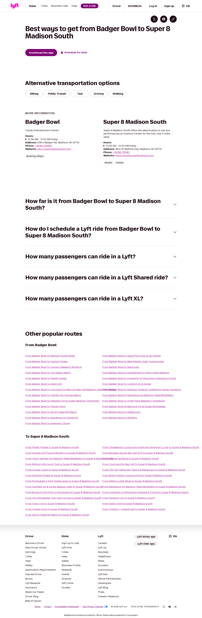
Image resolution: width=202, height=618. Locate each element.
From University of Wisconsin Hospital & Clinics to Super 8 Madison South (145, 492)
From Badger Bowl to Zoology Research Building (53, 367)
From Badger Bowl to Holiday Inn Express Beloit (53, 395)
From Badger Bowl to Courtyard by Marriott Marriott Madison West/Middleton (70, 389)
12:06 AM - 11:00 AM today (43, 139)
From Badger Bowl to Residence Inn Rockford (51, 417)
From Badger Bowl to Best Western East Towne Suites (133, 361)
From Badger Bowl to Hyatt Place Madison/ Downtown (133, 401)
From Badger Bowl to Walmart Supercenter (50, 356)
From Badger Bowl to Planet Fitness (46, 378)
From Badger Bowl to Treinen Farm (45, 406)
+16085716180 (121, 152)
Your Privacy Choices (92, 606)
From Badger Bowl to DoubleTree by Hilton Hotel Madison (135, 372)
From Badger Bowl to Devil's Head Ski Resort (51, 412)
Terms (37, 606)
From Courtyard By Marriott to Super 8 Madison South (133, 464)
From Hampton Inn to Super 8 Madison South (128, 498)
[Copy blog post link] (173, 19)
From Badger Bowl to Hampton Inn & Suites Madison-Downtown (62, 401)
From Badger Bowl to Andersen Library (47, 423)
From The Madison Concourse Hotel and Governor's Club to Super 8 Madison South (150, 447)
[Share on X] (154, 19)
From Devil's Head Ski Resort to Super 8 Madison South (57, 515)
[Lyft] (14, 6)
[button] (101, 204)
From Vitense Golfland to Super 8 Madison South (130, 458)
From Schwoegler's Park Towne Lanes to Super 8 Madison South (62, 481)
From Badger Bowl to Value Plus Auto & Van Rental (131, 356)
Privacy (47, 606)
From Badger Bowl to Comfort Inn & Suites (126, 384)
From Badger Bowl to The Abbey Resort (48, 372)
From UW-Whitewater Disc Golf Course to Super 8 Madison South (63, 498)
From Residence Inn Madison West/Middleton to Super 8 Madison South (144, 486)
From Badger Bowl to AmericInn (43, 384)
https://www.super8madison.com (134, 155)
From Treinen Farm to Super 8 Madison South (51, 509)
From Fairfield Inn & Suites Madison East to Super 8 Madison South (64, 486)
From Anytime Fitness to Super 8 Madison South (53, 475)
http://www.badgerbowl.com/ (54, 149)
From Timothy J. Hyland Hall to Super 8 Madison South (133, 509)
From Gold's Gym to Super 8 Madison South (127, 503)
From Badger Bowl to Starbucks (120, 367)
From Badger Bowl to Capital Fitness (46, 361)
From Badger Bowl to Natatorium (121, 412)
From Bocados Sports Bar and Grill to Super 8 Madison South (137, 453)
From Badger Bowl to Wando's (119, 417)
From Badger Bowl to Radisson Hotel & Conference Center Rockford (141, 389)
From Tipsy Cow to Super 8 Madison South (50, 503)
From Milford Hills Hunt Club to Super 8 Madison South (57, 464)
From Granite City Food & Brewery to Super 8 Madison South (60, 453)
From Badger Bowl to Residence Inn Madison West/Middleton (137, 395)
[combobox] (185, 6)
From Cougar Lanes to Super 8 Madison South (52, 470)
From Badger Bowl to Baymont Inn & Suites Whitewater (134, 406)
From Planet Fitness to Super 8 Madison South (52, 447)
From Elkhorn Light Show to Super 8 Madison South (132, 481)
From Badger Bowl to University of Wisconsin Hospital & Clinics (139, 378)
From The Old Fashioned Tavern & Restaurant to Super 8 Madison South (143, 470)
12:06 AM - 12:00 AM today (121, 145)
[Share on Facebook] (163, 19)
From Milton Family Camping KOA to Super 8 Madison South (137, 475)
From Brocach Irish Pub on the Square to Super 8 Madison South (62, 492)
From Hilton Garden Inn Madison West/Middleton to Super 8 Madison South (69, 458)
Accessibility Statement (67, 606)
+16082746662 (43, 145)
